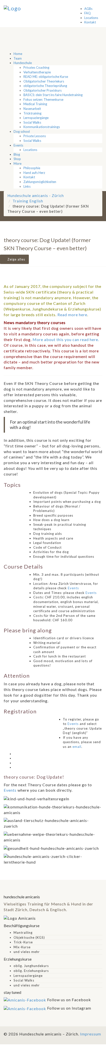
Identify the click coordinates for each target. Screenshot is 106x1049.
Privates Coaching (36, 67)
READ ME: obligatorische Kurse (45, 77)
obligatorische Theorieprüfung (45, 86)
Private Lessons (34, 136)
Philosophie (31, 168)
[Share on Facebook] (15, 754)
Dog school (22, 131)
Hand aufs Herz (34, 173)
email (76, 747)
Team (18, 58)
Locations (91, 18)
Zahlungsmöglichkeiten (39, 182)
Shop (17, 159)
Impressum (90, 1034)
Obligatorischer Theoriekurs (43, 81)
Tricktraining (32, 113)
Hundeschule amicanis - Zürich (35, 195)
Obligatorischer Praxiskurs (42, 90)
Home (18, 54)
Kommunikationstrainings (41, 127)
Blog (17, 154)
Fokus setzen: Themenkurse (43, 99)
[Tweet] (15, 758)
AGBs (88, 9)
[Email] (15, 767)
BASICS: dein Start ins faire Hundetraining (53, 95)
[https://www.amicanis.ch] (12, 7)
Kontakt (90, 22)
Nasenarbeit (32, 109)
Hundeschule (23, 63)
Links (27, 186)
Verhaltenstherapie (37, 72)
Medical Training (35, 104)
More (17, 163)
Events (18, 145)
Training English (28, 201)
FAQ (87, 13)
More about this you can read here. (66, 339)
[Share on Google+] (15, 763)
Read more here (72, 314)
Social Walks (32, 122)
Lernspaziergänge (36, 118)
